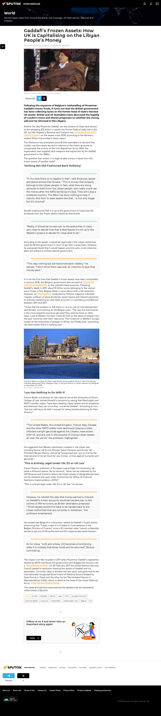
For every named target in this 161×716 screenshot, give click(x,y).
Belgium (84, 601)
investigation (44, 293)
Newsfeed (43, 596)
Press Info (17, 690)
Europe (34, 596)
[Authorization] (144, 3)
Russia (62, 667)
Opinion (52, 596)
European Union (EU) (79, 596)
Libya (60, 596)
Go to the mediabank (54, 93)
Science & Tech (95, 667)
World (27, 596)
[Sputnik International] (12, 6)
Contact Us (42, 690)
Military (83, 667)
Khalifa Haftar (55, 601)
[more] (2, 46)
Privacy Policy (68, 690)
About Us (6, 690)
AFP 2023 (29, 387)
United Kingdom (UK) (70, 601)
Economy (72, 667)
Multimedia (110, 667)
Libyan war (44, 601)
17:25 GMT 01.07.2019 (32, 45)
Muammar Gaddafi (31, 601)
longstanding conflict (37, 565)
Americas (52, 667)
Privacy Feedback (84, 690)
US (90, 601)
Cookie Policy (55, 690)
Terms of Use (29, 690)
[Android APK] (10, 699)
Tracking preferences (102, 690)
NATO (67, 596)
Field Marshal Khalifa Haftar (45, 583)
